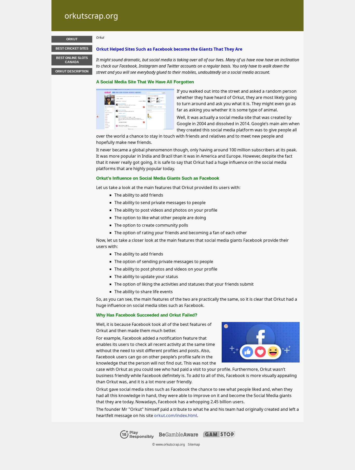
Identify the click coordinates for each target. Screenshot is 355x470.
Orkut (71, 39)
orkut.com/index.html (175, 415)
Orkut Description (72, 71)
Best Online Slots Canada (72, 60)
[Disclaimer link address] (178, 435)
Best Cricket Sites (72, 48)
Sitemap (194, 444)
